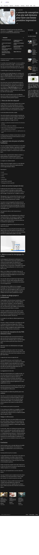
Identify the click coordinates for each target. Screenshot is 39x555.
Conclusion (3, 54)
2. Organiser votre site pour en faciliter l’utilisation (18, 41)
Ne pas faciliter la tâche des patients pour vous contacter (6, 52)
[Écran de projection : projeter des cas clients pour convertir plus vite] (30, 60)
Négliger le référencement (17, 51)
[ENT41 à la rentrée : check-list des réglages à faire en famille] (30, 68)
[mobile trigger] (2, 2)
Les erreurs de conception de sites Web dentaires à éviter (18, 46)
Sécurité (33, 38)
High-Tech (34, 56)
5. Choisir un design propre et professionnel (6, 46)
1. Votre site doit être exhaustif (6, 39)
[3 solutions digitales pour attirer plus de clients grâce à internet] (21, 494)
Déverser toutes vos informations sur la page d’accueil (7, 49)
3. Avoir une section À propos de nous (6, 44)
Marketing (2, 503)
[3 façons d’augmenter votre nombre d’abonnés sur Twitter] (12, 494)
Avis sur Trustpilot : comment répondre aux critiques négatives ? (34, 52)
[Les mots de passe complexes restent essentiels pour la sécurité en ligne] (30, 42)
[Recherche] (37, 2)
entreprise (10, 31)
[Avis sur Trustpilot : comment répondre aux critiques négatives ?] (30, 51)
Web (17, 23)
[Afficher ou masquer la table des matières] (15, 37)
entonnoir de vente (8, 75)
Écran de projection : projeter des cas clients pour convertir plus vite (35, 61)
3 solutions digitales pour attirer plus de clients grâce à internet (20, 499)
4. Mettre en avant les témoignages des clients (19, 44)
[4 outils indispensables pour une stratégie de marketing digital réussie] (4, 494)
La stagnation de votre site (17, 48)
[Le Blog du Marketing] (7, 2)
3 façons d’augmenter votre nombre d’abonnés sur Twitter (12, 499)
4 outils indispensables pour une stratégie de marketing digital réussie (4, 499)
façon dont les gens (12, 87)
